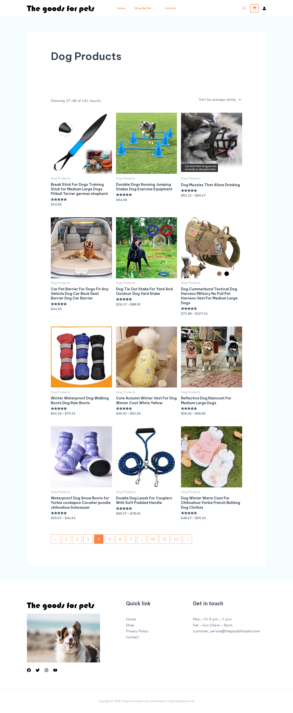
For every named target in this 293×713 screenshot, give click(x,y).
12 (176, 539)
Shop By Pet (143, 8)
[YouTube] (55, 670)
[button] (153, 8)
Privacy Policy (137, 631)
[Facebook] (29, 670)
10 (153, 539)
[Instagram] (46, 670)
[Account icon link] (264, 8)
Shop (130, 625)
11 (164, 539)
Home (121, 8)
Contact (170, 8)
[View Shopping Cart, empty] (254, 8)
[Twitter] (38, 670)
